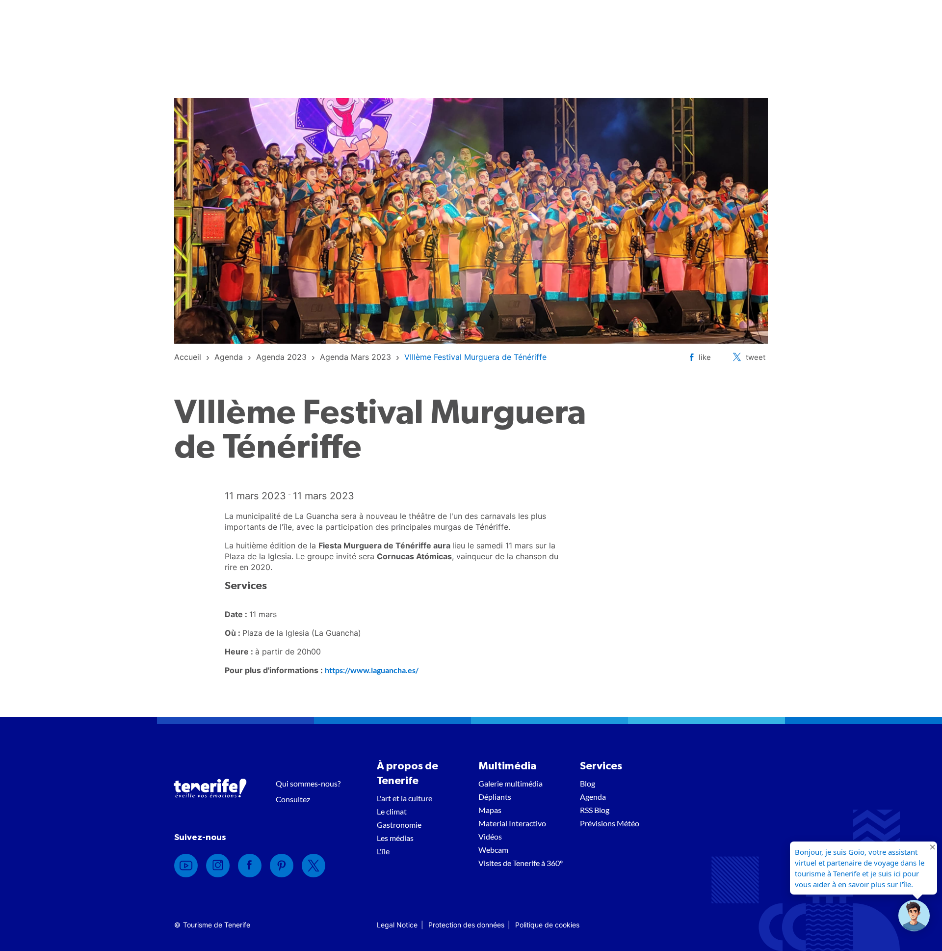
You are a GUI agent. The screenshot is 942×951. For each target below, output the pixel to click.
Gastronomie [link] (399, 824)
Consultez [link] (293, 799)
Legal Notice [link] (397, 925)
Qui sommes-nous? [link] (308, 783)
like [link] (705, 357)
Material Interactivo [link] (512, 823)
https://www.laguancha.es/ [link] (372, 670)
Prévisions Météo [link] (609, 823)
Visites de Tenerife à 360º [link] (520, 863)
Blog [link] (587, 783)
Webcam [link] (493, 849)
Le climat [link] (392, 811)
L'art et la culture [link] (404, 798)
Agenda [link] (593, 796)
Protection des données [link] (466, 925)
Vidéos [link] (490, 836)
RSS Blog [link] (594, 810)
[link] (187, 357)
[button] (914, 915)
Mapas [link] (489, 810)
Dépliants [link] (494, 796)
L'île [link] (383, 851)
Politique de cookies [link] (547, 925)
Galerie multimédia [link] (510, 783)
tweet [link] (755, 357)
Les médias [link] (395, 837)
